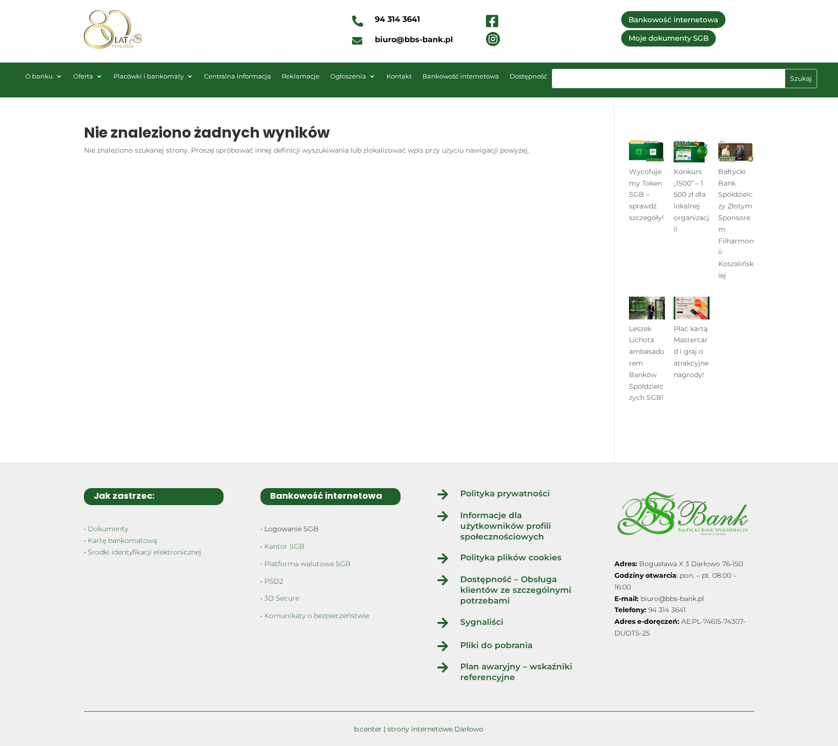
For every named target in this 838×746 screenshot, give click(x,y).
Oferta (83, 76)
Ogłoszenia (348, 76)
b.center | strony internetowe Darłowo (418, 729)
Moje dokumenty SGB (668, 38)
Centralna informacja (237, 76)
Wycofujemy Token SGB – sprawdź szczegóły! (646, 194)
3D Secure (281, 598)
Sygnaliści (481, 622)
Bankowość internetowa (673, 19)
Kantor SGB (284, 546)
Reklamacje (301, 76)
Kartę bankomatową (122, 540)
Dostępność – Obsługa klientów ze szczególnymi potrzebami (515, 589)
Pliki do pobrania (496, 645)
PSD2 (273, 581)
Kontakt (399, 76)
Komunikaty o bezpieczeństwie (316, 615)
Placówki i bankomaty (148, 76)
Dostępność (528, 76)
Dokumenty (108, 528)
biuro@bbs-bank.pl (672, 598)
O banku (39, 76)
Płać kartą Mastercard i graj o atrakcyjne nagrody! (691, 351)
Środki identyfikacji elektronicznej (144, 552)
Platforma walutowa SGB (307, 563)
